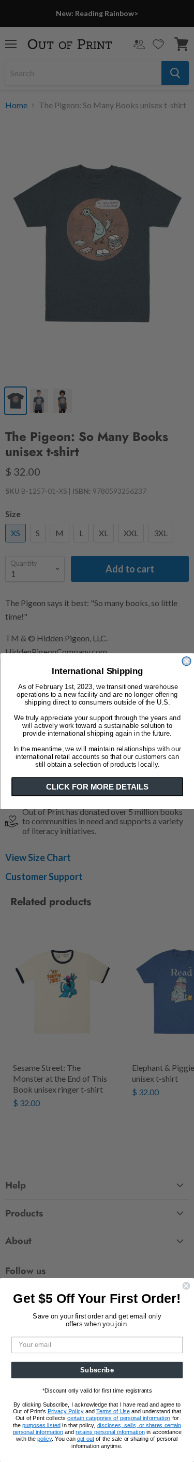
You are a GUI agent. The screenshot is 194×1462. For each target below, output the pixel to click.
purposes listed (41, 1425)
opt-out (85, 1439)
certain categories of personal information (118, 1418)
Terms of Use (113, 1411)
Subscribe (97, 1369)
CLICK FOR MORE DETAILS (97, 786)
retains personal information (110, 1432)
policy (44, 1439)
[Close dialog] (186, 660)
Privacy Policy (66, 1411)
